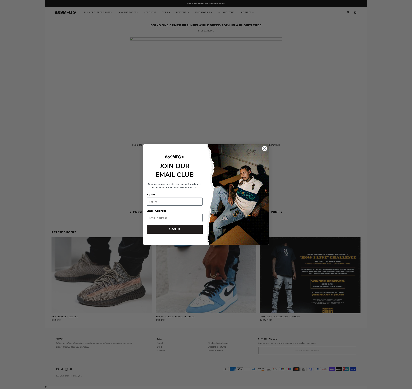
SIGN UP (175, 229)
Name (151, 194)
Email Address (156, 211)
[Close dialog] (264, 148)
